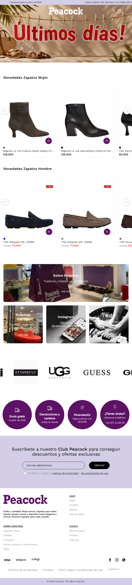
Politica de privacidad (22, 570)
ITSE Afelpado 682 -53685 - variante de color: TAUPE (105, 239)
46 (24, 180)
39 (17, 88)
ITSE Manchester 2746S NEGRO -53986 (69, 151)
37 (3, 88)
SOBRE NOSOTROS (13, 526)
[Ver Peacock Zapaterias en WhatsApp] (124, 560)
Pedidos (73, 535)
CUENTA (73, 526)
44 (17, 180)
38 (10, 88)
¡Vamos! (99, 465)
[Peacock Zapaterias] (66, 10)
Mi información (77, 531)
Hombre (73, 505)
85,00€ (51, 154)
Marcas (73, 509)
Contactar (8, 540)
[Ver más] (34, 141)
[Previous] (5, 110)
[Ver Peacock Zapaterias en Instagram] (117, 560)
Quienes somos (11, 531)
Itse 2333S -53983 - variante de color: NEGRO (105, 148)
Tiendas (7, 535)
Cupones (74, 540)
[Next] (126, 110)
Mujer (72, 500)
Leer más (66, 291)
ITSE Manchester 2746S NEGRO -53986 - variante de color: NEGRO (47, 148)
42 (64, 180)
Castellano (114, 569)
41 (31, 88)
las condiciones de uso (94, 473)
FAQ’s (6, 549)
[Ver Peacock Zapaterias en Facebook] (110, 560)
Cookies (48, 570)
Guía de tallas (76, 514)
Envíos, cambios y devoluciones (20, 544)
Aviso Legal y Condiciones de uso (81, 570)
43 (10, 180)
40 (24, 88)
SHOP (72, 496)
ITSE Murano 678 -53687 (60, 242)
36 (54, 88)
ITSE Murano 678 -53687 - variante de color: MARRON (47, 239)
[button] (19, 11)
